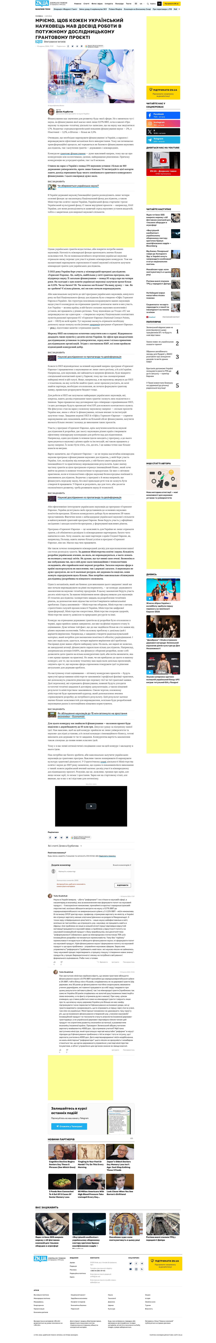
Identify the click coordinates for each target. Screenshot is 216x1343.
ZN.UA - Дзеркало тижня (163, 171)
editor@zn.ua (95, 1282)
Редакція (73, 1266)
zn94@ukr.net (95, 1277)
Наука (110, 1295)
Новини (77, 4)
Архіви (72, 1263)
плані (103, 761)
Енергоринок (39, 1305)
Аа (159, 3)
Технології (112, 1298)
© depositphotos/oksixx (56, 105)
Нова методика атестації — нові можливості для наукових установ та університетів (162, 495)
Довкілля (111, 1302)
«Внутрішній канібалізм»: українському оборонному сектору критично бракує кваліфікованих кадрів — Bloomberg (158, 238)
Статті (86, 4)
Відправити (122, 885)
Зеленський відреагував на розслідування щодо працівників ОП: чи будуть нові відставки (159, 331)
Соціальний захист (78, 1295)
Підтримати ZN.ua (171, 3)
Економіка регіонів (41, 1312)
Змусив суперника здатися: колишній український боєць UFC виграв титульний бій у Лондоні (163, 680)
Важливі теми (42, 9)
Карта (72, 1277)
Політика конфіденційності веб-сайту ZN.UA (166, 1335)
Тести (128, 4)
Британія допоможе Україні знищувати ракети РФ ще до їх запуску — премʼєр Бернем (159, 372)
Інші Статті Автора (158, 463)
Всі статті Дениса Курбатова (63, 845)
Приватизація (39, 1309)
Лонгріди (119, 4)
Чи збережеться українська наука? (78, 185)
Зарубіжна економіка (79, 1298)
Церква (111, 1305)
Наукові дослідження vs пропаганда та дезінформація (89, 356)
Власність (149, 1309)
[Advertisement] (91, 231)
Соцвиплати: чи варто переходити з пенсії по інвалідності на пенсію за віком (157, 308)
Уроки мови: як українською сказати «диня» (160, 343)
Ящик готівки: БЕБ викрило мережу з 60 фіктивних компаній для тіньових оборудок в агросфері (158, 220)
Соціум (147, 1295)
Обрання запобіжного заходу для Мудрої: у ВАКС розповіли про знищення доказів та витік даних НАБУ (159, 356)
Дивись (151, 574)
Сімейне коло (150, 1302)
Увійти (153, 4)
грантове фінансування (73, 153)
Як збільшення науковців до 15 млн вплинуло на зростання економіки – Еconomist (92, 715)
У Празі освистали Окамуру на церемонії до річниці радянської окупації (159, 385)
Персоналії (75, 1309)
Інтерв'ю (109, 4)
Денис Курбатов (64, 112)
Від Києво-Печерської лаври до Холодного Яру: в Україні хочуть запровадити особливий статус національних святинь (158, 257)
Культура (111, 1309)
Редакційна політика (78, 1273)
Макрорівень (38, 1302)
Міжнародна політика (42, 1298)
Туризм (148, 1305)
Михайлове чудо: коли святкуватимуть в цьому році (158, 272)
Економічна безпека (78, 1305)
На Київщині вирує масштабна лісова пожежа (155, 295)
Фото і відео (97, 4)
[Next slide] (179, 9)
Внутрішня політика (41, 1295)
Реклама (73, 1270)
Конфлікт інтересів (78, 1302)
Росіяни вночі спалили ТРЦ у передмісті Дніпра (158, 282)
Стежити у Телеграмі (71, 1126)
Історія (147, 1298)
